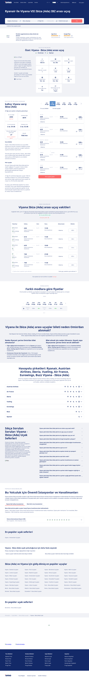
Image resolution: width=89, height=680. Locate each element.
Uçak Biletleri (48, 654)
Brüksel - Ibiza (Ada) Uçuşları (12, 591)
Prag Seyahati (68, 665)
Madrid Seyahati (69, 656)
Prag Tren (8, 665)
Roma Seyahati (69, 659)
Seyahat (67, 654)
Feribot (36, 2)
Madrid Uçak (48, 656)
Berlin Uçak (48, 663)
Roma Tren (8, 659)
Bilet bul (11, 119)
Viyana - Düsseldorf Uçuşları (51, 579)
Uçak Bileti (30, 2)
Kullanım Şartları (31, 675)
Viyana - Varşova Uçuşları (70, 576)
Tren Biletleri (8, 654)
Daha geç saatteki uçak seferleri (67, 271)
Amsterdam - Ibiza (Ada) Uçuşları (72, 588)
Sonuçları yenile (43, 217)
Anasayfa (7, 615)
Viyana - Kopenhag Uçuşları (12, 582)
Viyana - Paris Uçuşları (30, 569)
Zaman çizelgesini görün (11, 137)
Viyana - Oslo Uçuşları (30, 579)
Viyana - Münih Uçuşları (70, 582)
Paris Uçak (48, 661)
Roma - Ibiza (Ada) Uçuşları (51, 588)
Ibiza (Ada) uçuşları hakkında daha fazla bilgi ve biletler (59, 554)
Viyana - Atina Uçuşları (70, 572)
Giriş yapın (81, 2)
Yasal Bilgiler (21, 675)
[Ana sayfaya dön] (9, 2)
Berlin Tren (8, 663)
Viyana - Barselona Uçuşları (51, 569)
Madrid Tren (8, 656)
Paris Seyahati (68, 661)
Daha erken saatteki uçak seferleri (23, 271)
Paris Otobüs (28, 661)
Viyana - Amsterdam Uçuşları (12, 537)
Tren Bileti (16, 2)
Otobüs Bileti (23, 2)
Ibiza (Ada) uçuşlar (24, 615)
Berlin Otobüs (29, 663)
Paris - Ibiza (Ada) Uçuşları (51, 585)
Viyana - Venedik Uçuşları (70, 579)
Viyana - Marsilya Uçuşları (11, 585)
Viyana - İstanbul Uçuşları (11, 569)
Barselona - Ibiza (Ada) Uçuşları (72, 585)
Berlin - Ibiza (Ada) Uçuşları (12, 588)
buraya (54, 276)
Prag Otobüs (28, 665)
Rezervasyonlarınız (65, 2)
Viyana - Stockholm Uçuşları (51, 576)
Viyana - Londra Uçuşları (11, 572)
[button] (41, 21)
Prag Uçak (47, 665)
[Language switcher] (55, 2)
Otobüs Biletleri (29, 654)
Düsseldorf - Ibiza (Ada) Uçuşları (33, 591)
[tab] (44, 108)
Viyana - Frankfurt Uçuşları (51, 582)
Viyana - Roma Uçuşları (50, 572)
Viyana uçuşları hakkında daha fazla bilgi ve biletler (19, 554)
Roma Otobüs (29, 659)
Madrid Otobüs (29, 656)
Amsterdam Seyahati (70, 663)
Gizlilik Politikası (42, 675)
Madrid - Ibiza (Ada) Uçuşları (32, 588)
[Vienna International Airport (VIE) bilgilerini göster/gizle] (81, 520)
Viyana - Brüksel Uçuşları (11, 579)
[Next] (81, 104)
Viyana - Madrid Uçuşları (31, 572)
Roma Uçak (48, 659)
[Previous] (23, 303)
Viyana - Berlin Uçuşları (70, 569)
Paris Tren (8, 661)
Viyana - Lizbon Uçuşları (31, 585)
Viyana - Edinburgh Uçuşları (32, 582)
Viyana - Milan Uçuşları (11, 576)
